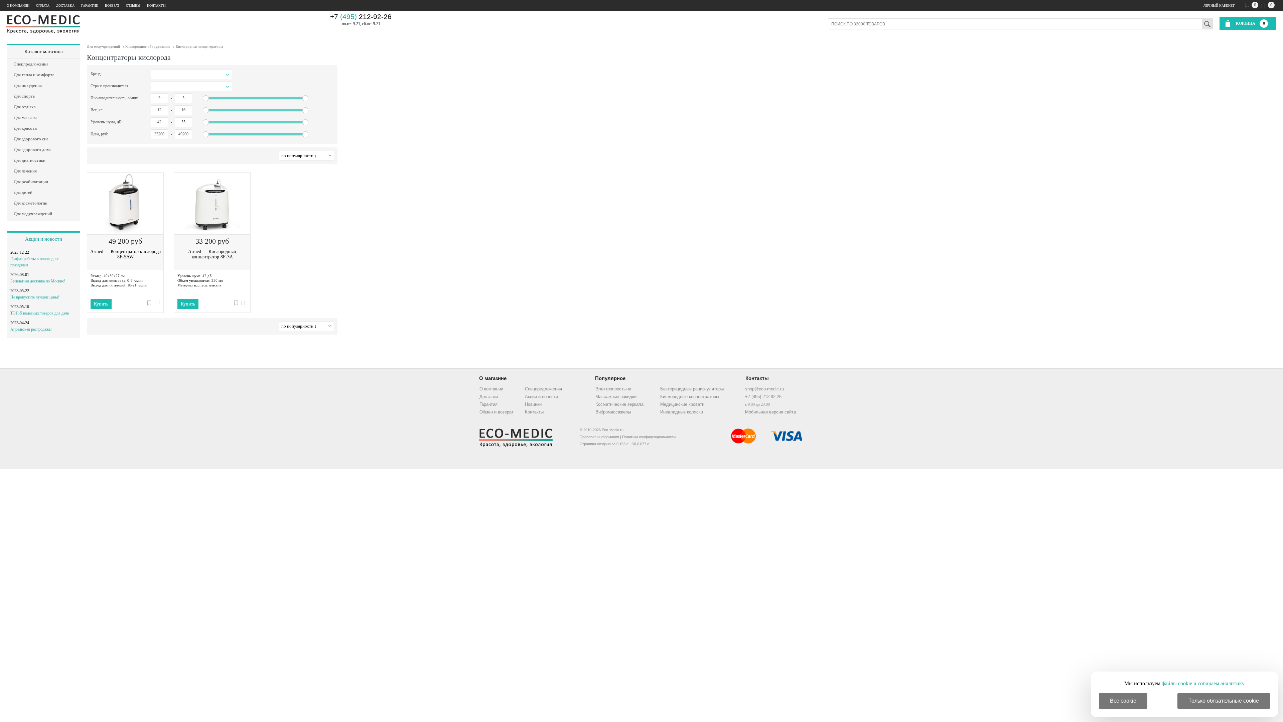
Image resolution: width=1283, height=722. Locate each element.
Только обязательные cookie (1223, 701)
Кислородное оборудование (147, 46)
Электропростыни (613, 388)
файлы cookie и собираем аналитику (1203, 683)
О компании (18, 5)
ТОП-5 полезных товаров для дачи (39, 313)
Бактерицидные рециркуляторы (692, 388)
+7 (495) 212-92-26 (763, 396)
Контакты (156, 5)
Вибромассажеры (613, 411)
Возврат (112, 5)
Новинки (533, 404)
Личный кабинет (1219, 5)
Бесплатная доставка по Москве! (37, 281)
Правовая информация (599, 437)
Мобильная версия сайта (770, 411)
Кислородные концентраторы (199, 46)
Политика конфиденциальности (649, 437)
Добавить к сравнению (157, 302)
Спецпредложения (543, 388)
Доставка (65, 5)
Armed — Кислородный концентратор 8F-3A (212, 254)
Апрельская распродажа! (31, 329)
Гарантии (89, 5)
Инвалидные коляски (681, 411)
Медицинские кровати (682, 404)
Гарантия (488, 404)
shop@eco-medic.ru (764, 388)
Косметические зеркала (619, 404)
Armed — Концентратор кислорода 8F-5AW (125, 254)
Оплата (42, 5)
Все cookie (1123, 701)
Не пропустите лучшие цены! (34, 297)
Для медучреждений (103, 46)
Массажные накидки (615, 396)
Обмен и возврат (496, 411)
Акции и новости (43, 239)
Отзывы (133, 5)
